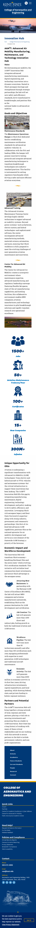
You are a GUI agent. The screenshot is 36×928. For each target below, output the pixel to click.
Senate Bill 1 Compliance (9, 847)
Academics (14, 757)
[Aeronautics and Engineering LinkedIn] (10, 882)
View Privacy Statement (10, 924)
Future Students (16, 761)
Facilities (4, 809)
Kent (5, 42)
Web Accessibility (7, 849)
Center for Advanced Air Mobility (12, 813)
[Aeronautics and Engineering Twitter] (7, 882)
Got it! (29, 920)
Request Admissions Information (12, 828)
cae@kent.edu (7, 871)
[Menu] (30, 3)
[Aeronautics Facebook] (3, 882)
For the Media (6, 830)
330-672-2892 (7, 865)
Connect (13, 775)
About (12, 750)
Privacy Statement (7, 844)
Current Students (16, 764)
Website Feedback (7, 832)
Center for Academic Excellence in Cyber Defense (17, 811)
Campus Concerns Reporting (10, 842)
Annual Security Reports (9, 840)
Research (13, 771)
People (12, 768)
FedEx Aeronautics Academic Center (13, 816)
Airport (4, 807)
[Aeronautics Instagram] (14, 882)
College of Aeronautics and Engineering (18, 11)
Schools (13, 754)
